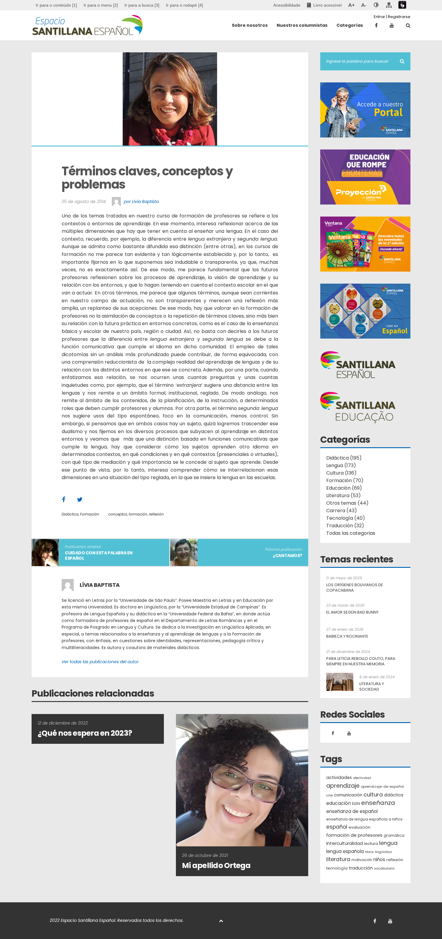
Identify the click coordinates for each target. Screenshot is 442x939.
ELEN (356, 803)
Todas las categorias (350, 533)
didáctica (393, 795)
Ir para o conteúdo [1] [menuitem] (56, 5)
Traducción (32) (345, 525)
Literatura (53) (343, 495)
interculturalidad (344, 843)
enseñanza (378, 803)
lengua (388, 843)
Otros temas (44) (347, 503)
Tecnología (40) (345, 518)
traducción (361, 868)
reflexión (156, 514)
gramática (394, 835)
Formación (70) (345, 480)
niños (379, 859)
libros (369, 852)
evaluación (359, 827)
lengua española (345, 851)
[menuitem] (101, 5)
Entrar (379, 17)
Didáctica (70, 514)
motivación (361, 859)
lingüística (383, 852)
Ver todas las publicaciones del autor (100, 662)
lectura (371, 843)
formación (138, 514)
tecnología (337, 868)
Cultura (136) (341, 473)
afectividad (362, 778)
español (336, 826)
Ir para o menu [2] (101, 5)
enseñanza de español (352, 811)
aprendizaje (343, 786)
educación (338, 803)
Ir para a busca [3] (141, 5)
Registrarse (399, 17)
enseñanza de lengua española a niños (364, 819)
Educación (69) (344, 488)
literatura (338, 859)
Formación (89, 514)
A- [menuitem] (363, 5)
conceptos (117, 514)
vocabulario (384, 868)
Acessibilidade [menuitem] (286, 5)
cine (329, 795)
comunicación (348, 795)
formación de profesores (354, 835)
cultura (373, 794)
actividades (339, 777)
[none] (376, 5)
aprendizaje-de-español (382, 786)
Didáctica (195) (344, 457)
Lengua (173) (341, 465)
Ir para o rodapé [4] (184, 5)
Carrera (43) (341, 510)
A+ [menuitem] (351, 5)
